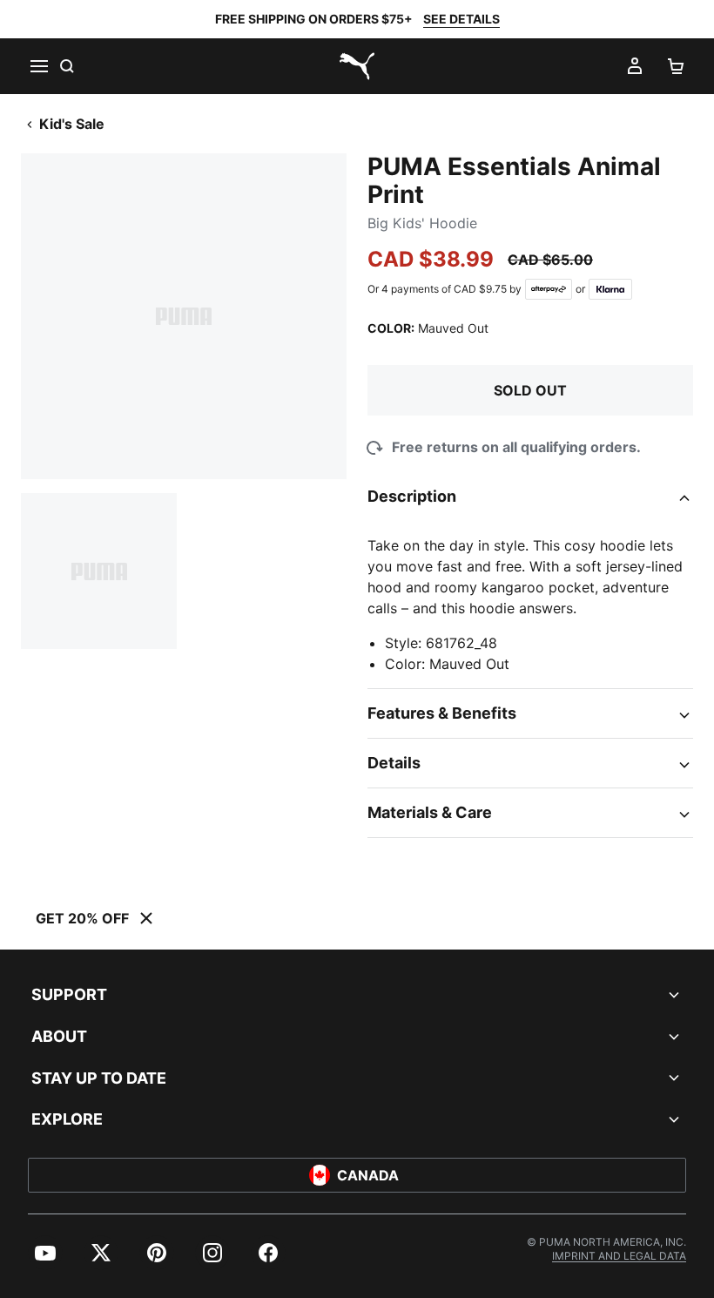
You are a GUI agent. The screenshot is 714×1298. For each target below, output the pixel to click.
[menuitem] (45, 1252)
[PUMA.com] (357, 66)
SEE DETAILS (461, 18)
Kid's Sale (71, 123)
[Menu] (38, 66)
